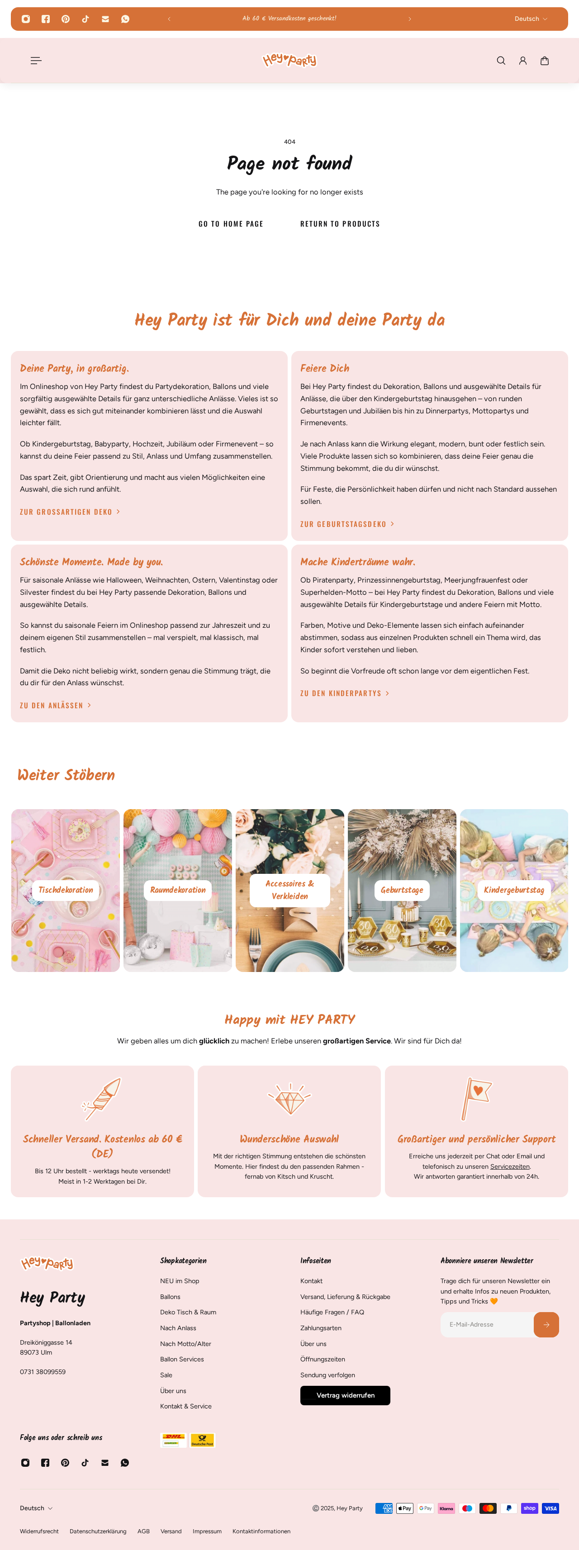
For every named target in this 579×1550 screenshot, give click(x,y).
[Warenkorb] (544, 61)
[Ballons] (63, 890)
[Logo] (289, 60)
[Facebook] (46, 19)
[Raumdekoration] (287, 890)
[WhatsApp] (125, 19)
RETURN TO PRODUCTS (340, 223)
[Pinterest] (66, 19)
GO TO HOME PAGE (231, 223)
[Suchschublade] (501, 61)
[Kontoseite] (523, 61)
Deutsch (32, 1508)
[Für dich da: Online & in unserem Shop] (289, 19)
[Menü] (34, 61)
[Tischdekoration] (175, 890)
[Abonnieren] (546, 1324)
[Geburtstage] (512, 890)
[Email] (105, 19)
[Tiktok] (85, 19)
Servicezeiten (509, 1166)
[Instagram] (26, 19)
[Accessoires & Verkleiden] (400, 890)
